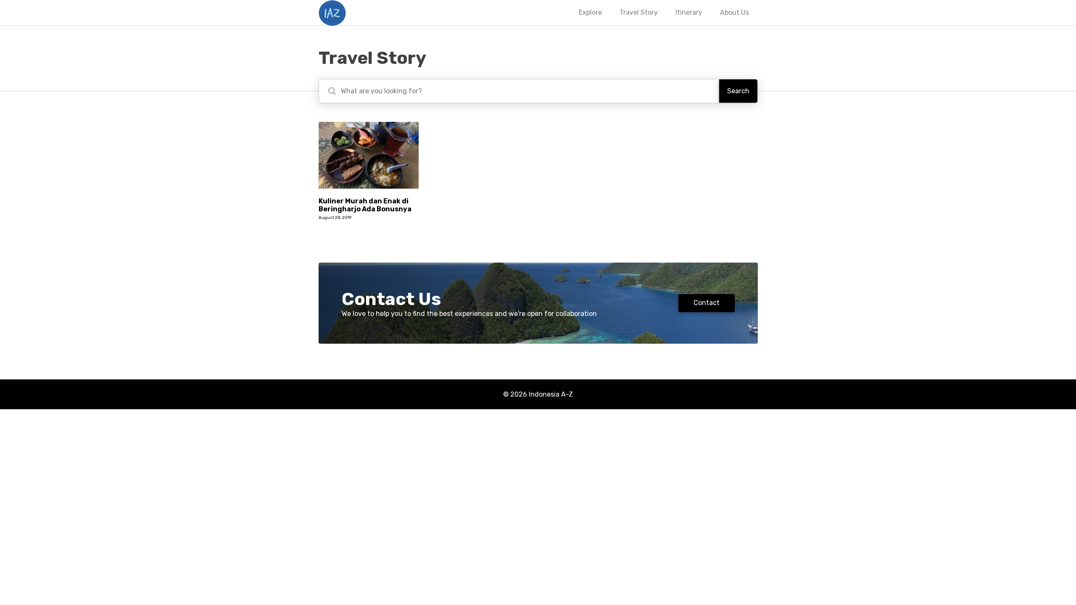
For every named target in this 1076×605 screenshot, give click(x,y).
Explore (590, 12)
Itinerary (688, 12)
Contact (707, 303)
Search (738, 91)
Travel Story (639, 12)
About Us (734, 12)
